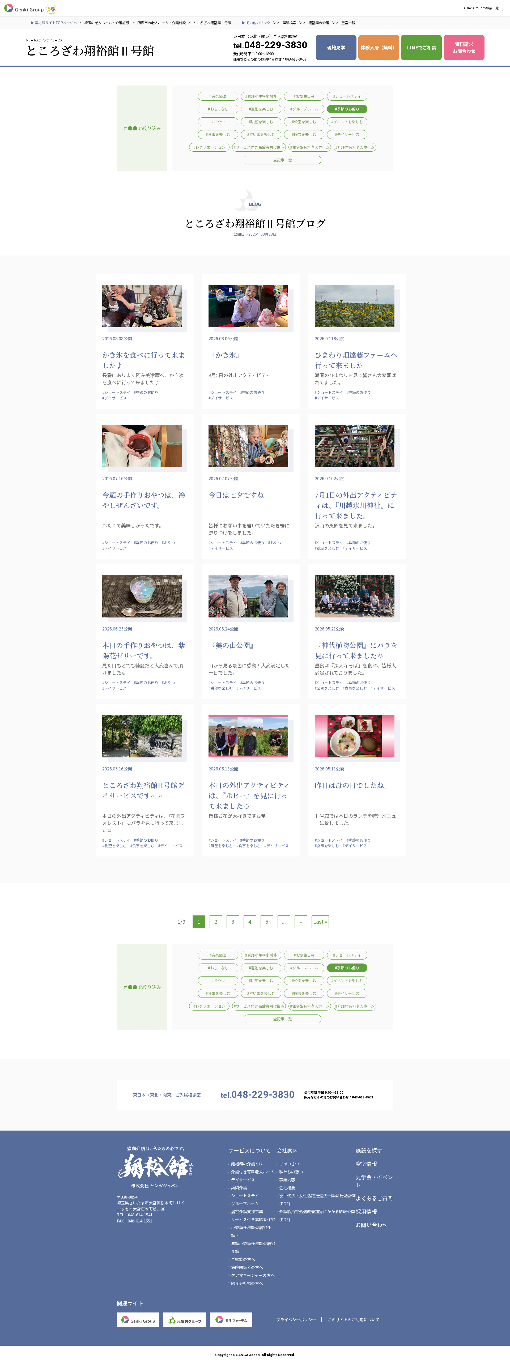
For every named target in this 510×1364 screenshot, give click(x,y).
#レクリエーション (209, 147)
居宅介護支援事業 (247, 1211)
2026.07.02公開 (330, 478)
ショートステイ (245, 1195)
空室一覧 (348, 22)
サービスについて (249, 1150)
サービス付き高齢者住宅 (253, 1219)
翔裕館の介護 (318, 22)
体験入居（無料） (379, 47)
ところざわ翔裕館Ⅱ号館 (212, 22)
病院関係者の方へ (247, 1267)
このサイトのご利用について (354, 1319)
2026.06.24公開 (223, 628)
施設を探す (369, 1150)
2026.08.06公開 (223, 338)
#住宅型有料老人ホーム (309, 147)
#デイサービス (347, 134)
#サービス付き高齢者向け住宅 (259, 147)
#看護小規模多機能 (261, 96)
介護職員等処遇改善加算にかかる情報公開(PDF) (317, 1215)
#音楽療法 (218, 96)
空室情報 (366, 1163)
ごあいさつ (289, 1163)
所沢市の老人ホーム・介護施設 (161, 22)
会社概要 (287, 1187)
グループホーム (245, 1203)
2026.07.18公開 (330, 338)
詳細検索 (289, 22)
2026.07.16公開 (117, 478)
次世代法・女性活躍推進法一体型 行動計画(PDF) (317, 1199)
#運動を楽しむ (261, 109)
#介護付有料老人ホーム (355, 147)
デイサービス (243, 1179)
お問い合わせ (372, 1225)
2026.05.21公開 (330, 628)
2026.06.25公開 (117, 628)
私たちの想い (291, 1171)
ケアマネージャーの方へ (253, 1275)
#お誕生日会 (304, 96)
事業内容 (287, 1179)
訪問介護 (239, 1187)
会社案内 (287, 1150)
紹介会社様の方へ (247, 1283)
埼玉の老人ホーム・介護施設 (107, 22)
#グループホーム (304, 109)
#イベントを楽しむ (347, 121)
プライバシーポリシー (296, 1319)
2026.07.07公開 (223, 478)
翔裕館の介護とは (247, 1163)
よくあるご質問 (374, 1198)
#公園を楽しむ (304, 121)
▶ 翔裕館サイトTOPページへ (54, 22)
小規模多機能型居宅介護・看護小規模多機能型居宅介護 (253, 1239)
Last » (320, 921)
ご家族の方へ (243, 1259)
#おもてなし (218, 109)
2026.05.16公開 (117, 768)
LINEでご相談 (421, 47)
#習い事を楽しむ (261, 134)
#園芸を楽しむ (304, 134)
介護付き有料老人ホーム (253, 1171)
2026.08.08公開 (117, 338)
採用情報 (366, 1211)
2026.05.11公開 (330, 768)
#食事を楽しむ (218, 134)
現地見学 (336, 47)
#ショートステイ (347, 96)
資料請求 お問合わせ (464, 47)
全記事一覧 (282, 160)
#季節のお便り (347, 109)
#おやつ (218, 121)
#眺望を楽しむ (261, 121)
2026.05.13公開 (223, 768)
